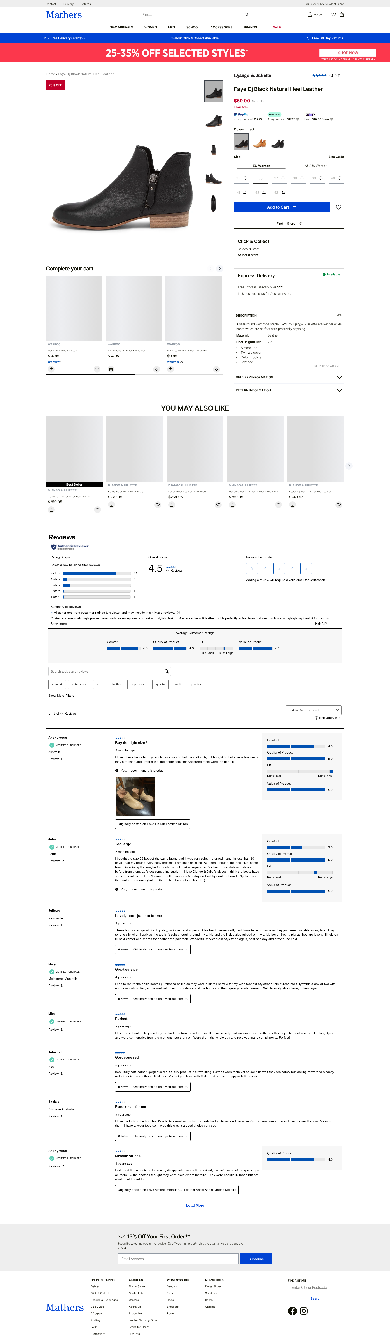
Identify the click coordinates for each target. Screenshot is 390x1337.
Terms (268, 252)
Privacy (282, 252)
